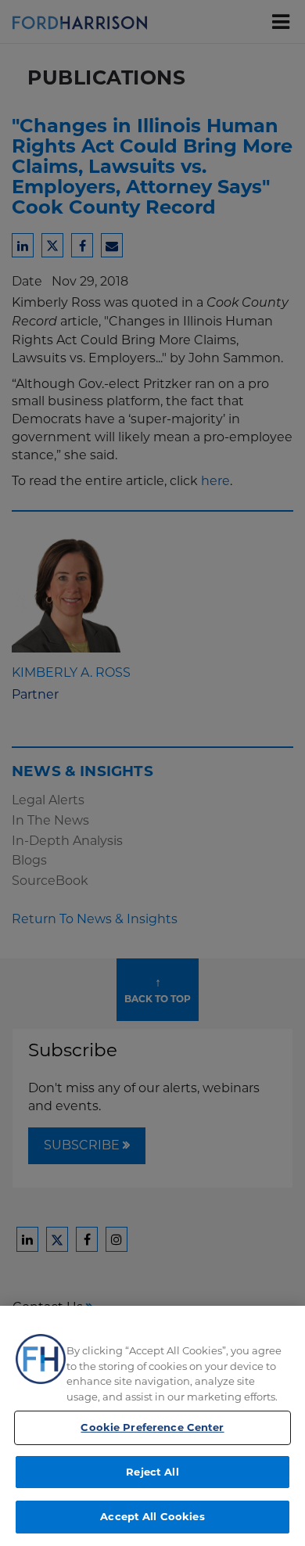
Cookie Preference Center (152, 1427)
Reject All (152, 1471)
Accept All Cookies (152, 1516)
